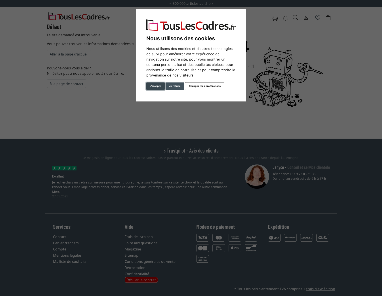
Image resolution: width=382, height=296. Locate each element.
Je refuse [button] (175, 86)
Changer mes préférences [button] (205, 86)
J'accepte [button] (155, 86)
